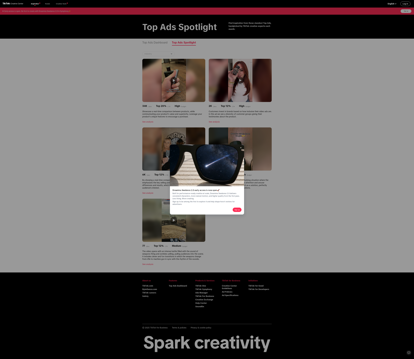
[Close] (241, 148)
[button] (392, 3)
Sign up (237, 210)
